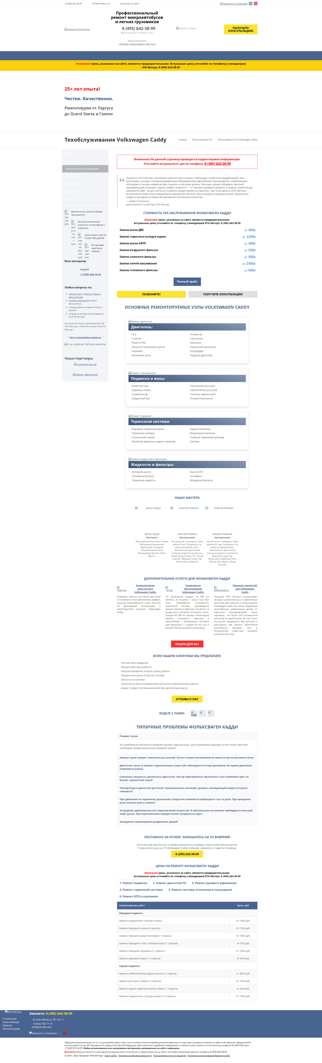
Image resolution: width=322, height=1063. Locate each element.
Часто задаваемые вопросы (85, 337)
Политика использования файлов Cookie (208, 1055)
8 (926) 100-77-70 (42, 1023)
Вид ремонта (127, 55)
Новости (7, 1025)
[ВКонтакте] (250, 3)
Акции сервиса (74, 183)
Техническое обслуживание (82, 168)
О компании (234, 55)
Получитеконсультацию (240, 29)
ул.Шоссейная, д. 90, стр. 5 (48, 1019)
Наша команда (11, 1022)
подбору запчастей (79, 300)
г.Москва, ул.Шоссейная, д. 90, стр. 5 (137, 43)
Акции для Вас (187, 644)
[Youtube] (255, 3)
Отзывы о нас (187, 699)
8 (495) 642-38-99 (73, 3)
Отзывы (69, 176)
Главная (73, 55)
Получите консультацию (223, 294)
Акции (215, 55)
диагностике (75, 293)
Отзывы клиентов (289, 55)
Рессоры (182, 55)
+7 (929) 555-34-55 (90, 274)
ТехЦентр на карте (129, 3)
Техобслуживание (156, 55)
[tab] (133, 883)
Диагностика (259, 55)
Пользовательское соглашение (169, 1055)
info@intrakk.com (101, 3)
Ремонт (69, 153)
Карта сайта (111, 1055)
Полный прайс (187, 281)
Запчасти (199, 55)
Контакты (71, 198)
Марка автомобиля (96, 55)
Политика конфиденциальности (135, 1055)
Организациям (11, 1028)
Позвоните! (151, 294)
